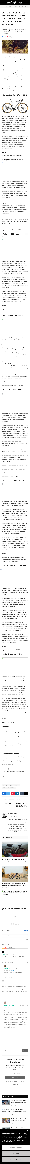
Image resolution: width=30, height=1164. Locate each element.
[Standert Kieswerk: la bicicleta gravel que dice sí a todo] (15, 898)
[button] (27, 1130)
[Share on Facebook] (3, 37)
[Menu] (3, 2)
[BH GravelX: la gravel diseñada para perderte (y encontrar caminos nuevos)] (15, 849)
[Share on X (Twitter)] (5, 37)
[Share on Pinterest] (7, 37)
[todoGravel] (15, 2)
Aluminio (4, 29)
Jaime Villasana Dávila (10, 1005)
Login (26, 930)
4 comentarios (19, 31)
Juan (12, 1007)
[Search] (27, 2)
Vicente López (17, 29)
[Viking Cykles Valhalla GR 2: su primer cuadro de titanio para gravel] (6, 1102)
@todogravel (11, 769)
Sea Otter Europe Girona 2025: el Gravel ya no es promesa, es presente (19, 1120)
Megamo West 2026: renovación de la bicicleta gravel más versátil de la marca (14, 884)
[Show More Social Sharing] (10, 37)
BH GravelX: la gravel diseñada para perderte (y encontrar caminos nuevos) (14, 860)
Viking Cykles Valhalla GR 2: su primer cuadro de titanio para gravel (18, 1102)
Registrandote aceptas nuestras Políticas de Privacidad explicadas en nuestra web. (15, 1083)
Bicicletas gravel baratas (8, 787)
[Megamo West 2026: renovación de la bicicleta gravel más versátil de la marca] (15, 874)
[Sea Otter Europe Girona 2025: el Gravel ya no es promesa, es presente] (6, 1120)
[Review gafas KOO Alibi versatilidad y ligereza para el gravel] (6, 1111)
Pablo (3, 954)
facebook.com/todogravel (16, 771)
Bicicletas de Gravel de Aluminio (10, 785)
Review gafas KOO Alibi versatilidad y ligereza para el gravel (18, 1111)
